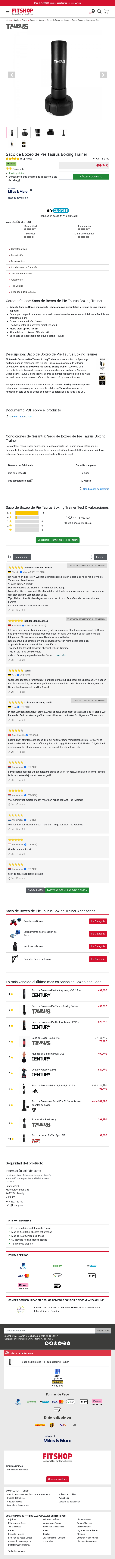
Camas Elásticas (84, 1523)
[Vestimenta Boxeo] (15, 946)
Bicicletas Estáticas (51, 1519)
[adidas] (41, 1091)
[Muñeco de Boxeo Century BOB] (24, 1056)
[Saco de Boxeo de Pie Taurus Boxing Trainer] (24, 1009)
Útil (12, 610)
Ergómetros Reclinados (88, 1530)
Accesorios (17, 279)
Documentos (18, 261)
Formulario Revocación (18, 1505)
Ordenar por (21, 557)
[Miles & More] (57, 1438)
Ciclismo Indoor (84, 1526)
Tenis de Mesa (14, 1526)
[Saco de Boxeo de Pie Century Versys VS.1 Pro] (24, 993)
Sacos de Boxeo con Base (58, 20)
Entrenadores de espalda (19, 1541)
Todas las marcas (16, 1551)
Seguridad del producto (23, 292)
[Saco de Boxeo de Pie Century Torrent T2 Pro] (24, 1025)
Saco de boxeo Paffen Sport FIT (48, 1135)
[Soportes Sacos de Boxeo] (15, 959)
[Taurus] (17, 26)
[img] (31, 190)
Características (19, 249)
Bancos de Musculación (54, 1526)
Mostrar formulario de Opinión (58, 540)
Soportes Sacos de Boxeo (37, 959)
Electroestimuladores (87, 1541)
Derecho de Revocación (69, 1502)
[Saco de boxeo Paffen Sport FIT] (24, 1138)
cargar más (35, 890)
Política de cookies (67, 1494)
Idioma (99, 557)
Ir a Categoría (98, 921)
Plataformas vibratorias (19, 1545)
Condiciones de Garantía (24, 267)
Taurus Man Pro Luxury (44, 1119)
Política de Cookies (16, 1498)
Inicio (8, 20)
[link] (23, 1266)
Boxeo (24, 20)
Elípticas (12, 1519)
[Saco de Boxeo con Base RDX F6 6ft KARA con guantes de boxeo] (24, 1105)
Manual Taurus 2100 (20, 416)
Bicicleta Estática (16, 1534)
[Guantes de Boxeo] (15, 921)
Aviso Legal (64, 1498)
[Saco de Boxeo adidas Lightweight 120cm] (24, 1088)
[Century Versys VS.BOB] (24, 1072)
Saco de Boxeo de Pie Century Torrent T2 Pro (55, 1022)
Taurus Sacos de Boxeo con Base (86, 20)
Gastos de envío (14, 1502)
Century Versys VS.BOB (44, 1069)
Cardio (16, 20)
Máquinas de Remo (17, 1523)
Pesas (11, 1530)
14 (42, 513)
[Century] (41, 995)
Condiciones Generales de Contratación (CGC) (28, 1494)
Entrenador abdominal (87, 1538)
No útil (21, 610)
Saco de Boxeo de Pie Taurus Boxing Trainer (55, 1006)
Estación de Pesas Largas (20, 1538)
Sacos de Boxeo (37, 20)
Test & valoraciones (21, 273)
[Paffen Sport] (41, 1140)
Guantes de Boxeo (33, 921)
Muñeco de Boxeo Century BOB (48, 1053)
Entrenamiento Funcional (54, 1538)
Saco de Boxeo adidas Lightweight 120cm (54, 1085)
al (17, 1469)
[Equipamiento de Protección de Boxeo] (15, 933)
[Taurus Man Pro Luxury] (24, 1122)
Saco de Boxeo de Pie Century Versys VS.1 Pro (56, 990)
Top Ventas (17, 285)
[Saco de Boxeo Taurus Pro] (24, 1041)
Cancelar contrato (57, 1479)
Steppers (81, 1534)
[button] (12, 132)
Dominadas (48, 1541)
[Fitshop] (23, 11)
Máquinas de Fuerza (52, 1523)
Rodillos (46, 1534)
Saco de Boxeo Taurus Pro (46, 1038)
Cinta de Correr (84, 1519)
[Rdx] (41, 1110)
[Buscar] (99, 11)
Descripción (17, 255)
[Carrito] (107, 11)
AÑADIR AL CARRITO (91, 176)
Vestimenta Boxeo (33, 946)
